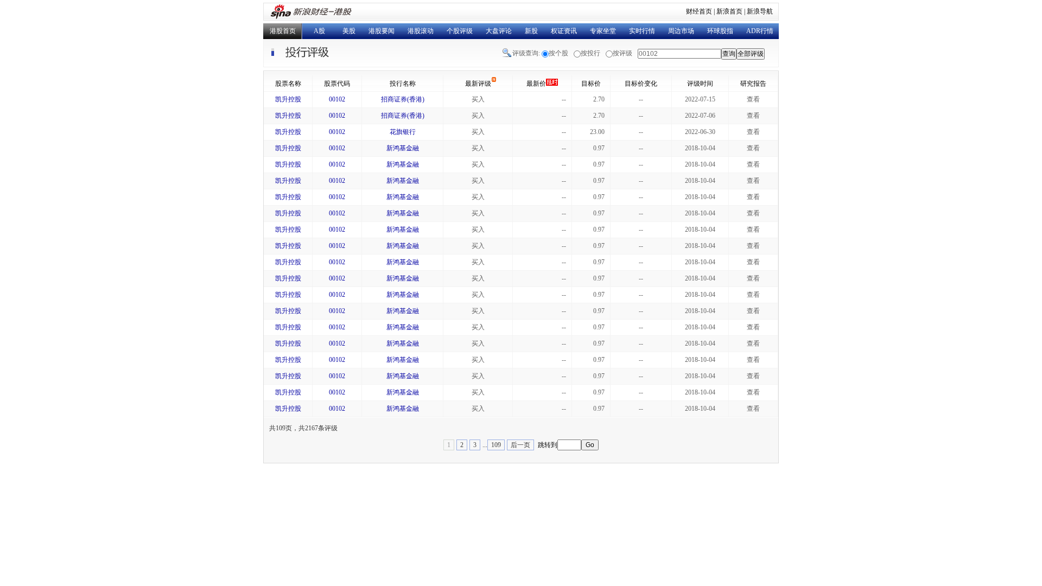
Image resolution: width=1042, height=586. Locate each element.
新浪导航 (760, 11)
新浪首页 (729, 11)
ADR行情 (759, 31)
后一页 (520, 445)
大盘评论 (499, 31)
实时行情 (642, 31)
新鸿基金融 (402, 148)
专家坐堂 (603, 31)
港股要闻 (381, 31)
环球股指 (720, 31)
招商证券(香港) (402, 99)
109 (496, 445)
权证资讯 (564, 31)
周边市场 (681, 31)
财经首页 (699, 11)
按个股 (558, 53)
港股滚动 (421, 31)
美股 (348, 31)
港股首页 (283, 31)
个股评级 (460, 31)
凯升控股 (288, 99)
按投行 (590, 53)
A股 (319, 31)
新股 (531, 31)
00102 (337, 99)
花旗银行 (403, 132)
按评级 (622, 53)
